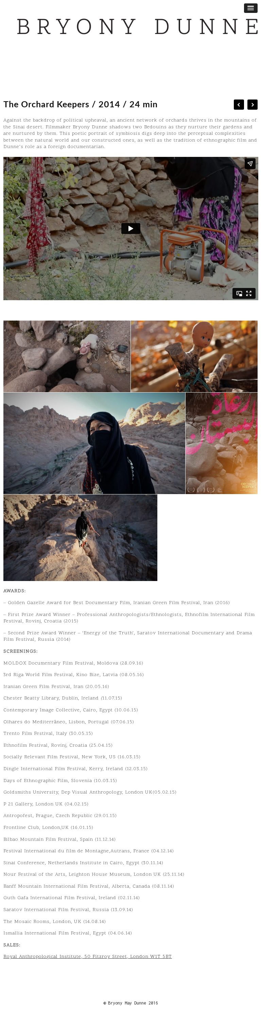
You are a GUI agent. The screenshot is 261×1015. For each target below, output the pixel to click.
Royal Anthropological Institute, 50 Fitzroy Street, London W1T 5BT (87, 957)
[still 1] (66, 356)
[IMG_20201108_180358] (222, 443)
